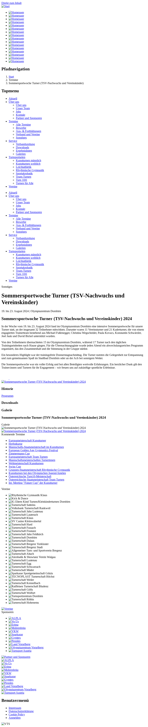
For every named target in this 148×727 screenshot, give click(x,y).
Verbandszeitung (25, 144)
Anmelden (15, 717)
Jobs (18, 111)
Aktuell (13, 98)
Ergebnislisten (24, 150)
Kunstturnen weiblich (28, 163)
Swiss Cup (15, 466)
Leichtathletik (23, 166)
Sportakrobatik (24, 173)
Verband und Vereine (28, 134)
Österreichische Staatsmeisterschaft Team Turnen (36, 479)
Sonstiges (21, 137)
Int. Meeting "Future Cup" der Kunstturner (33, 482)
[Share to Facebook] (5, 378)
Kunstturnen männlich (28, 160)
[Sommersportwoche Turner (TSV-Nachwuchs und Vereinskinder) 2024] (43, 431)
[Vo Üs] (14, 621)
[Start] (5, 6)
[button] (43, 381)
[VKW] (14, 631)
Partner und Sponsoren (29, 118)
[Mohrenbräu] (17, 627)
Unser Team (23, 108)
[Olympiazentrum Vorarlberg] (26, 647)
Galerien (21, 153)
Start (11, 76)
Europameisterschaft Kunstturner (27, 440)
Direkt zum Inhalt (11, 3)
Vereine (13, 186)
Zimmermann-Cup (19, 453)
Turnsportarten (17, 157)
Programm (7, 395)
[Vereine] (7, 608)
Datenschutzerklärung (21, 711)
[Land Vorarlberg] (19, 644)
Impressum (15, 707)
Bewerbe (21, 127)
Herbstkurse (15, 443)
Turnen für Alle (24, 183)
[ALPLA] (15, 618)
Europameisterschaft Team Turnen (28, 456)
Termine (13, 121)
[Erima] (13, 624)
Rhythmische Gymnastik (30, 170)
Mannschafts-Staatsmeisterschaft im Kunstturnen (36, 447)
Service (13, 140)
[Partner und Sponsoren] (15, 656)
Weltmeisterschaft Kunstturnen (26, 463)
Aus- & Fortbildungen (28, 131)
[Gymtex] (15, 637)
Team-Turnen (23, 176)
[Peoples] (14, 641)
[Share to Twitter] (13, 378)
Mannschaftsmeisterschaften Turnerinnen (32, 460)
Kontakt (20, 114)
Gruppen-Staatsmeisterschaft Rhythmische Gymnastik (39, 469)
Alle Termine (23, 124)
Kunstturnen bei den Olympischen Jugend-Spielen (37, 473)
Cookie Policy (17, 714)
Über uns (14, 101)
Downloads (22, 147)
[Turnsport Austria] (20, 650)
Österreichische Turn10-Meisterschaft (30, 476)
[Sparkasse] (16, 634)
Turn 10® (21, 179)
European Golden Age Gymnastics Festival (33, 450)
